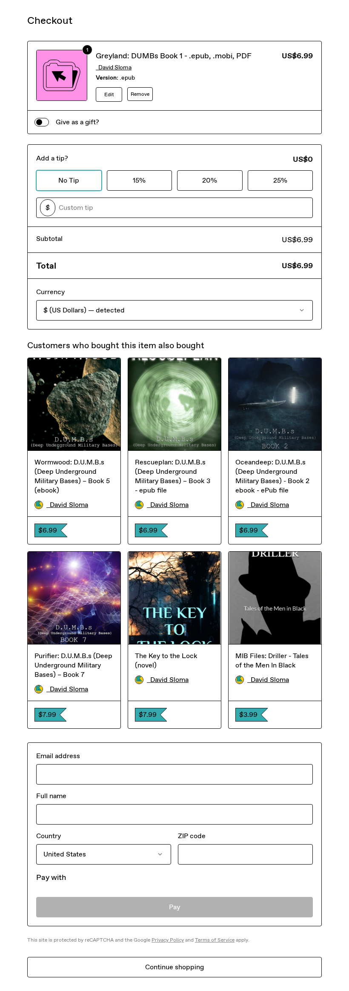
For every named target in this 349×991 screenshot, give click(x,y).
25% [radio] (280, 180)
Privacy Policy (168, 940)
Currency (50, 292)
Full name (51, 796)
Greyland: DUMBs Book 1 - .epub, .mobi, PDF (174, 55)
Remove (140, 94)
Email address (58, 756)
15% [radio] (139, 180)
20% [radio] (209, 180)
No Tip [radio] (68, 180)
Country (48, 836)
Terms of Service (215, 940)
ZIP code (192, 836)
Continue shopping (174, 967)
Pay (174, 907)
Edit (109, 94)
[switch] (41, 122)
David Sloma (114, 67)
